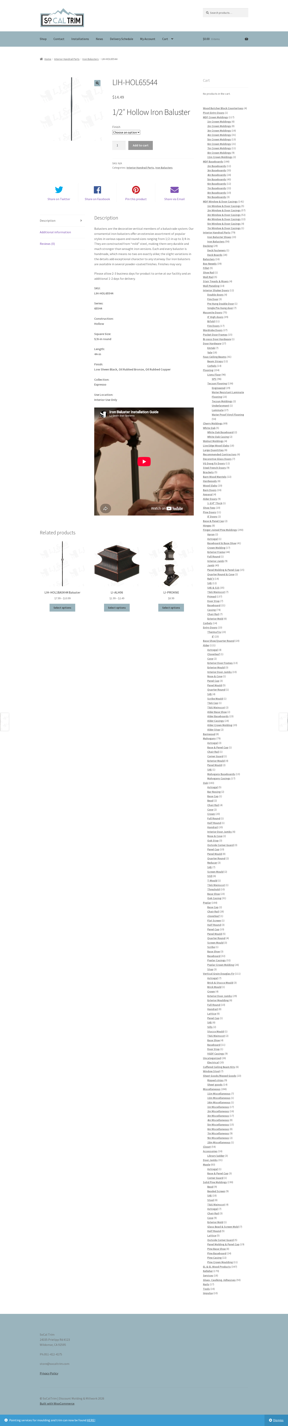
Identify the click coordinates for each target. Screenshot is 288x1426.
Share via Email (174, 199)
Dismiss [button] (278, 1420)
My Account (147, 39)
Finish (116, 127)
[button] (97, 83)
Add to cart (141, 145)
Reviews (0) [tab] (47, 244)
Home (47, 59)
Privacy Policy (49, 1373)
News (99, 39)
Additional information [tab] (55, 232)
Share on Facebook (97, 199)
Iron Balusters (90, 59)
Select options (62, 607)
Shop (43, 39)
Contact (58, 39)
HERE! (91, 1420)
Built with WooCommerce (57, 1403)
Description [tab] (47, 220)
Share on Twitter (59, 199)
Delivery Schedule (121, 39)
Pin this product (136, 199)
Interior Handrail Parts (67, 59)
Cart (165, 39)
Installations (80, 39)
